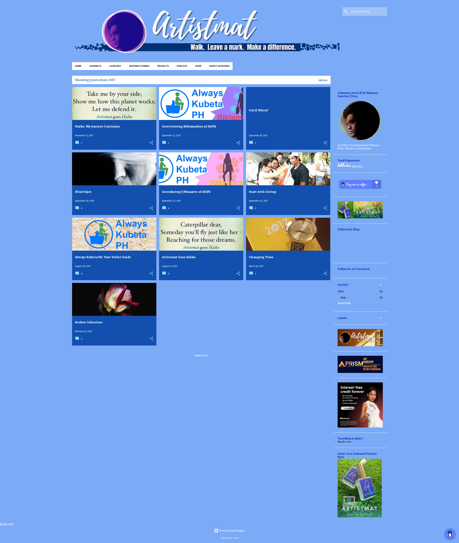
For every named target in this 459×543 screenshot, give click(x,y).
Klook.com (344, 441)
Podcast (182, 66)
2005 (341, 291)
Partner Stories (139, 66)
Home (78, 66)
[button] (151, 143)
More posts (201, 355)
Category (115, 66)
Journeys (95, 66)
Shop (198, 66)
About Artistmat (219, 66)
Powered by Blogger (231, 530)
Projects (163, 66)
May (343, 297)
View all (323, 80)
